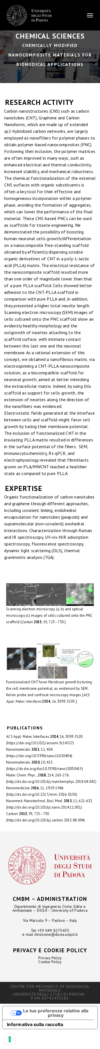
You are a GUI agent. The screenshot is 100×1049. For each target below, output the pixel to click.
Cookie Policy (49, 961)
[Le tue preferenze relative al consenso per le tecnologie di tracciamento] (9, 1039)
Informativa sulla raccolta (35, 1024)
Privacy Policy (50, 957)
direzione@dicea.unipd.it (56, 934)
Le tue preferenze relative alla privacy (55, 1013)
